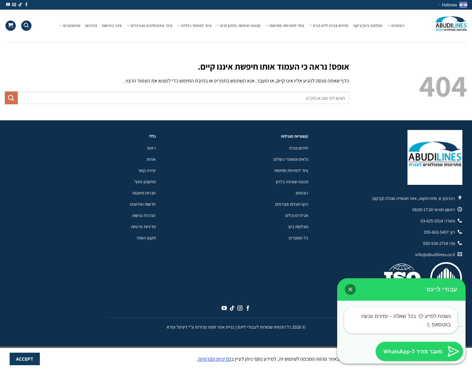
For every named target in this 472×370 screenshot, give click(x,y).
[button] (350, 289)
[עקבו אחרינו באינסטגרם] (239, 308)
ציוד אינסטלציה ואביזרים (151, 25)
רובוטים (397, 25)
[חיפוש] (26, 26)
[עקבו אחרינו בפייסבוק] (26, 5)
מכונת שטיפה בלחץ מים (240, 25)
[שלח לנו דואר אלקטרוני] (14, 5)
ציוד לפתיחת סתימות (286, 25)
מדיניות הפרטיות (214, 359)
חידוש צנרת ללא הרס (331, 25)
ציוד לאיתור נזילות (196, 25)
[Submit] (11, 97)
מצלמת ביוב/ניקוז (368, 25)
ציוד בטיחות (112, 25)
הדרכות (91, 25)
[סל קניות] (10, 26)
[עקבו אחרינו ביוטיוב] (8, 5)
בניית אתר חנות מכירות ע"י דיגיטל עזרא (201, 327)
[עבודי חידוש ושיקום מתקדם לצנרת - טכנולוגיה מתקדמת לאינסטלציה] (440, 26)
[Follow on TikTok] (20, 5)
